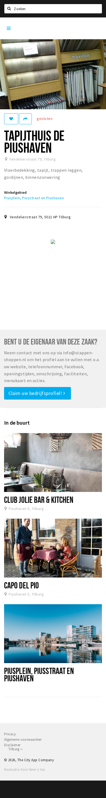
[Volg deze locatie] (11, 118)
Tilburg (14, 749)
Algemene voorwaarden (23, 739)
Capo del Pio (21, 585)
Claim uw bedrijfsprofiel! (35, 393)
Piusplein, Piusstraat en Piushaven (34, 197)
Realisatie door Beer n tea (24, 769)
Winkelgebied (15, 192)
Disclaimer (12, 745)
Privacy (10, 734)
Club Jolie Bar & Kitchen (38, 499)
